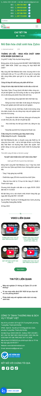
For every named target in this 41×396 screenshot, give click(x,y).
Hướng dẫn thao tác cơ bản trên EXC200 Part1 (10, 238)
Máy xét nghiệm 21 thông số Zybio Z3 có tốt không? (20, 287)
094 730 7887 (21, 5)
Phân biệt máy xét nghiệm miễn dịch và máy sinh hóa (19, 298)
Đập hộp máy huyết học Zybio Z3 (10, 261)
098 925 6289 (21, 7)
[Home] (17, 36)
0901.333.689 (13, 391)
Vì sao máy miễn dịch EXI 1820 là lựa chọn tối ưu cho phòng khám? (20, 292)
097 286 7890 (21, 13)
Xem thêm (20, 269)
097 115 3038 (21, 16)
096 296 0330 (21, 10)
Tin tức (22, 36)
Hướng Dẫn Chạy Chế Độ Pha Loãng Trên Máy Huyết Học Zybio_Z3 (31, 239)
